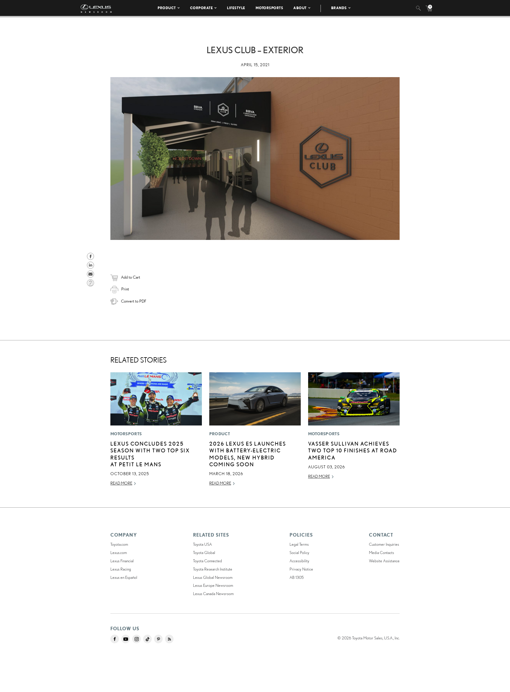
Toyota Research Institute (212, 569)
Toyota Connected (207, 560)
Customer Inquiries (384, 544)
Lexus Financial (122, 560)
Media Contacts (381, 552)
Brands (339, 8)
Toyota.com (119, 544)
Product (167, 8)
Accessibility (299, 560)
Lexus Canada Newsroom (213, 593)
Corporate (201, 8)
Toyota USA (202, 544)
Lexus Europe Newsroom (213, 585)
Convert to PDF (133, 301)
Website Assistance (384, 560)
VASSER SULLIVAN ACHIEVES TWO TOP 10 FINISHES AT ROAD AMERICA (352, 450)
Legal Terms (299, 544)
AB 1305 (297, 577)
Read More (121, 483)
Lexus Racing (120, 569)
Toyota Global (204, 552)
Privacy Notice (301, 569)
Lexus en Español (123, 577)
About (300, 8)
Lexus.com (118, 552)
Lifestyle (236, 8)
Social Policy (299, 552)
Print (125, 289)
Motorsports (269, 8)
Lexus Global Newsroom (213, 577)
